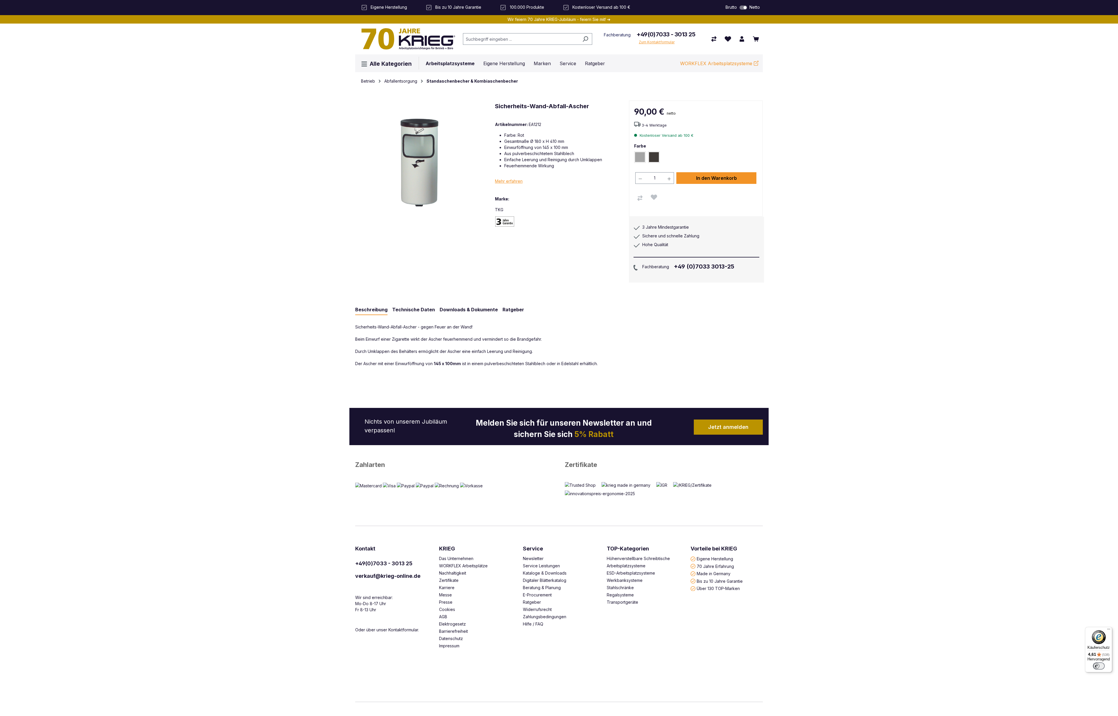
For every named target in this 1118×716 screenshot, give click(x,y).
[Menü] (1108, 630)
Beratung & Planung (542, 587)
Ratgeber (532, 602)
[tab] (371, 310)
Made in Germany (713, 573)
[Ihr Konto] (742, 39)
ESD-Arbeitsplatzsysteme (631, 573)
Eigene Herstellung (715, 558)
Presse (445, 602)
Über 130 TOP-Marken (718, 588)
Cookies (447, 609)
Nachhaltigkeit (452, 573)
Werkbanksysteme (625, 580)
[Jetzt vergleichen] (714, 39)
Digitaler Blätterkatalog (544, 580)
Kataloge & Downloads (545, 573)
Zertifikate (581, 464)
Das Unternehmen (456, 558)
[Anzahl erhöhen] (669, 178)
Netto (754, 7)
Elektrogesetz (452, 623)
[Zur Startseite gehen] (406, 39)
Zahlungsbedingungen (544, 616)
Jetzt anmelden (728, 427)
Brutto (731, 7)
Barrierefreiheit (453, 631)
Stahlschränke (620, 587)
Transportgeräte (622, 602)
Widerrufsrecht (537, 609)
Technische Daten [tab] (413, 309)
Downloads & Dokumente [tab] (469, 309)
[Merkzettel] (728, 39)
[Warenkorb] (756, 39)
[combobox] (521, 39)
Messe (445, 594)
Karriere (446, 587)
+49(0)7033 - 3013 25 (665, 34)
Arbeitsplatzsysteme (626, 565)
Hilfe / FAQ (533, 623)
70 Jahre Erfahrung (715, 566)
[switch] (743, 7)
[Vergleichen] (640, 198)
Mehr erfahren (509, 181)
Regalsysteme (620, 594)
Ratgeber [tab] (513, 309)
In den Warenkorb (716, 178)
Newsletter (533, 558)
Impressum (449, 645)
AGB (443, 616)
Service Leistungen (541, 565)
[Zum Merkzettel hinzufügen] (654, 197)
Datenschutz (451, 638)
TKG (499, 209)
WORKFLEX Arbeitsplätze (463, 565)
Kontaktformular (403, 629)
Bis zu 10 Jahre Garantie (720, 580)
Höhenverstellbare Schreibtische (638, 558)
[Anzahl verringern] (640, 178)
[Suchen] (585, 39)
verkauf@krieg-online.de (387, 576)
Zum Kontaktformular (657, 42)
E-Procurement (537, 594)
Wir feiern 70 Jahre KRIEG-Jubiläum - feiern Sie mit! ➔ (559, 19)
